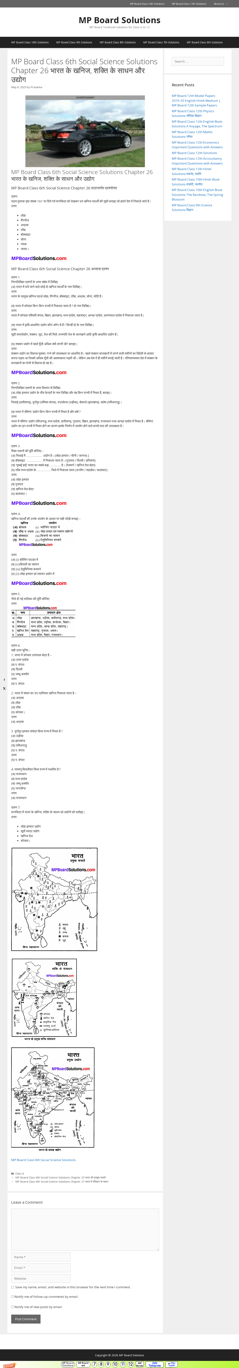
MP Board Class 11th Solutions (189, 3)
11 (123, 1364)
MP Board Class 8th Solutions (118, 42)
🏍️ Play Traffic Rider (171, 1364)
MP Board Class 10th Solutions (30, 42)
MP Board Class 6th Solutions (205, 42)
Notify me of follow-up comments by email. (46, 1296)
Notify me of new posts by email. (38, 1307)
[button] (119, 1364)
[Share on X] (4, 688)
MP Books (139, 1364)
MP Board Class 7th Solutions (161, 42)
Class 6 (19, 1173)
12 (131, 1364)
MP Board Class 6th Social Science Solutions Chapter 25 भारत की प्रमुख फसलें (60, 1177)
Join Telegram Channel (154, 1364)
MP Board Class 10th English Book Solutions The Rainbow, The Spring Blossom (197, 194)
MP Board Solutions (68, 1364)
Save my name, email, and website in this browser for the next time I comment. (73, 1287)
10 (115, 1364)
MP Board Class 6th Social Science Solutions (43, 1160)
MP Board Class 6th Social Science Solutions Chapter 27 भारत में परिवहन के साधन (61, 1181)
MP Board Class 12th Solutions (147, 3)
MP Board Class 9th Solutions (74, 42)
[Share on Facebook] (4, 680)
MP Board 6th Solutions (83, 1364)
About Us (219, 3)
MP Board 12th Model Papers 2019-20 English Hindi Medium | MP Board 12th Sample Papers (196, 100)
